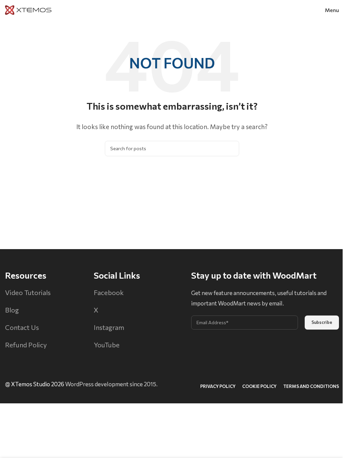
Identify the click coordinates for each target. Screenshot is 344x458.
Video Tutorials (28, 292)
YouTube (107, 345)
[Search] (231, 148)
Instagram (109, 327)
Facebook (109, 292)
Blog (12, 310)
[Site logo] (28, 9)
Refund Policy (26, 345)
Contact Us (22, 327)
